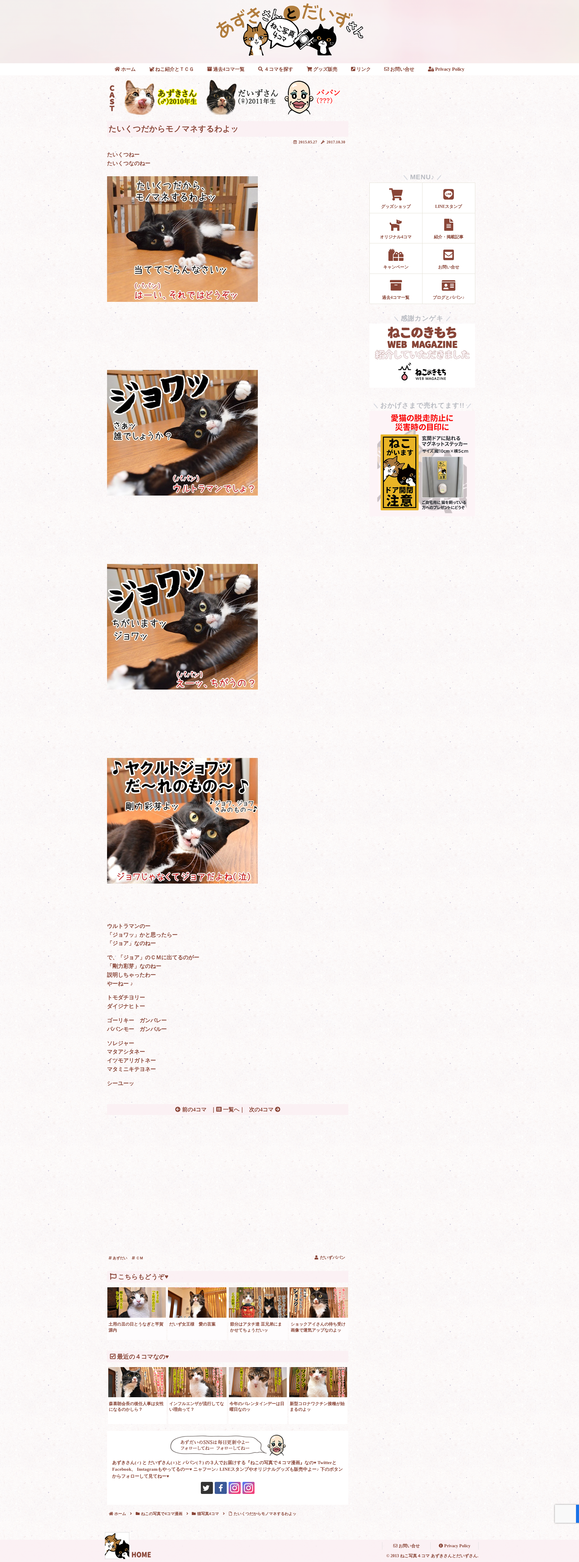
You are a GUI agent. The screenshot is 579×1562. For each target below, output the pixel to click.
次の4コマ (262, 1110)
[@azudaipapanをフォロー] (221, 1488)
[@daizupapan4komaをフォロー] (235, 1488)
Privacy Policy (456, 1546)
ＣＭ (139, 1258)
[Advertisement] (227, 1162)
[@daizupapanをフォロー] (207, 1488)
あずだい (119, 1258)
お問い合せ (408, 1546)
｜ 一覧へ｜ (228, 1110)
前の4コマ (194, 1110)
